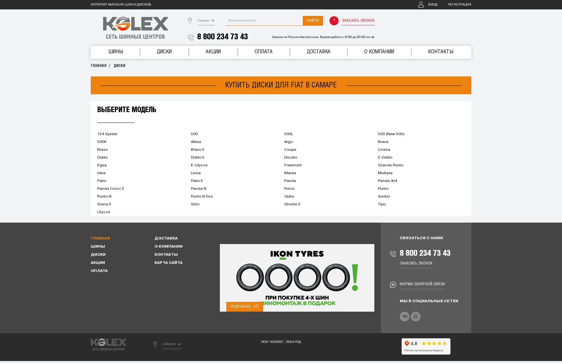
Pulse (289, 188)
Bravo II (197, 149)
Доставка (318, 51)
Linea (196, 173)
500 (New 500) (391, 134)
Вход (432, 4)
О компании (379, 51)
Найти (313, 20)
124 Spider (107, 134)
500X (101, 142)
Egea (102, 165)
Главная (98, 66)
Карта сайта (168, 263)
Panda (290, 181)
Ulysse (103, 212)
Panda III (199, 188)
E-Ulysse (199, 165)
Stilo (195, 204)
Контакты (440, 51)
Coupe (290, 149)
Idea (101, 173)
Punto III (104, 196)
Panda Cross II (110, 188)
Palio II (197, 181)
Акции (213, 51)
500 (194, 134)
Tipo (382, 204)
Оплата (264, 51)
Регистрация (459, 4)
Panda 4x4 (387, 181)
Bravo (102, 149)
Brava (383, 142)
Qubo (289, 196)
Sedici (384, 196)
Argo (288, 142)
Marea (290, 173)
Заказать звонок (358, 20)
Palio (101, 181)
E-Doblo (385, 157)
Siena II (104, 204)
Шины (115, 51)
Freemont (293, 165)
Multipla (385, 173)
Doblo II (197, 157)
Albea (196, 142)
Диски (164, 51)
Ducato (290, 157)
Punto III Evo (202, 196)
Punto (383, 188)
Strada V (292, 204)
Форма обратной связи (422, 284)
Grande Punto (390, 165)
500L (288, 134)
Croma (384, 149)
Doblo (102, 157)
